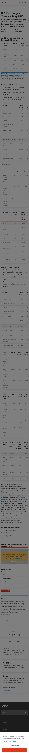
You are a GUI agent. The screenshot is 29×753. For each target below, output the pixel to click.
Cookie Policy (12, 741)
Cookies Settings (14, 745)
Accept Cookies (14, 750)
